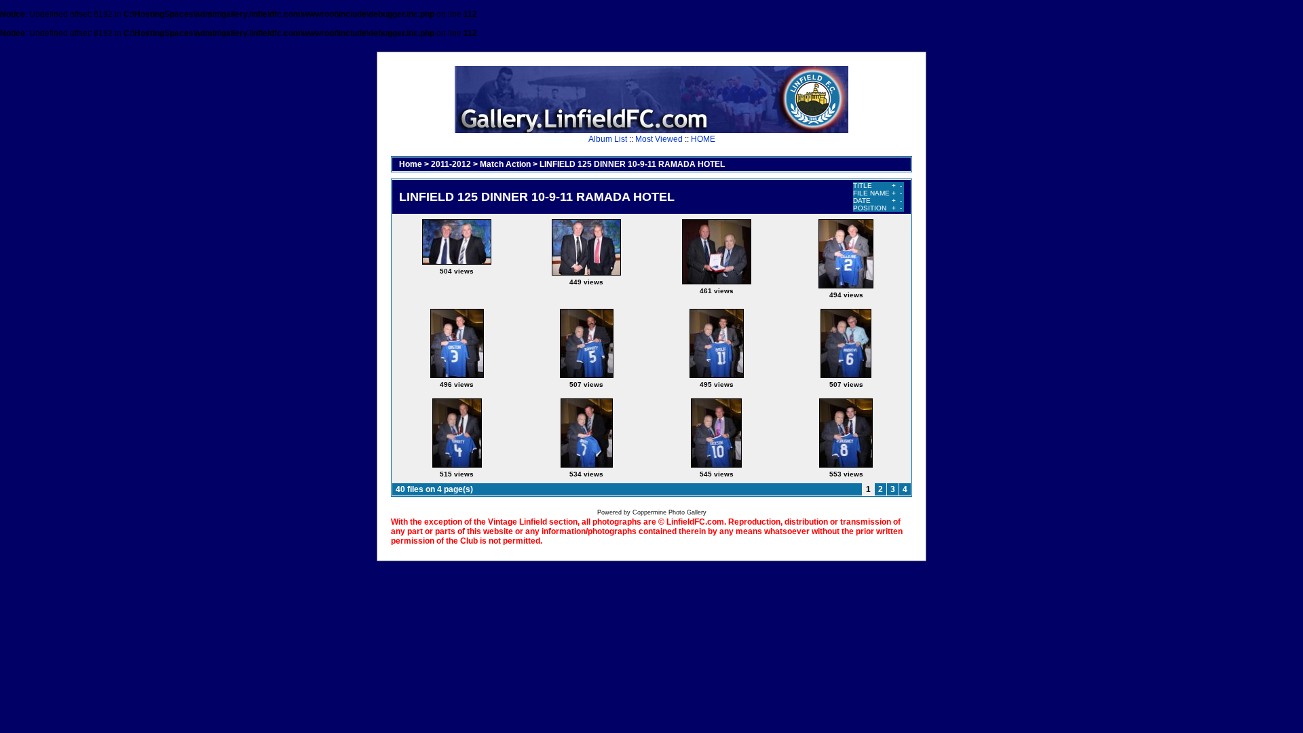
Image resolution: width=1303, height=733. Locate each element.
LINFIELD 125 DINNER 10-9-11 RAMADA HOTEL (632, 164)
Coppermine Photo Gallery (669, 512)
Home (410, 164)
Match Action (505, 164)
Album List (607, 139)
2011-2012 (451, 164)
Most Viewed (659, 139)
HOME (703, 139)
